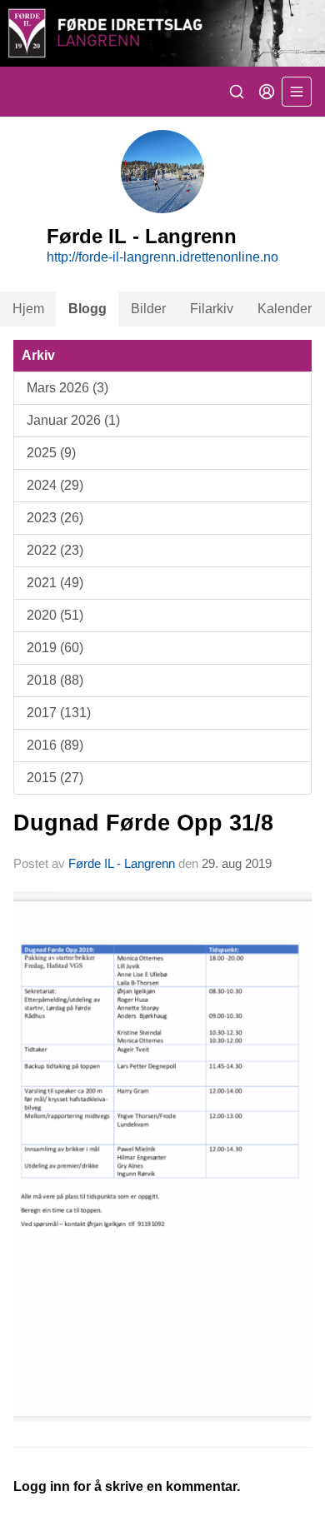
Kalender (285, 309)
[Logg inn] (267, 92)
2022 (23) (55, 550)
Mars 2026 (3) (67, 388)
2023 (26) (55, 518)
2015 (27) (55, 777)
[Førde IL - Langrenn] (162, 33)
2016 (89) (55, 745)
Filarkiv (211, 309)
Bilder (148, 309)
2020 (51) (55, 615)
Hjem (28, 309)
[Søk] (237, 92)
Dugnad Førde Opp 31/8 (143, 822)
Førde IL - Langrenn (121, 863)
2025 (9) (51, 453)
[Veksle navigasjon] (297, 92)
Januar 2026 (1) (73, 420)
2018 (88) (55, 680)
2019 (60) (55, 648)
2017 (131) (59, 713)
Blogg (87, 309)
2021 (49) (55, 583)
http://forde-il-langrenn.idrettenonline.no (162, 257)
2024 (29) (55, 485)
